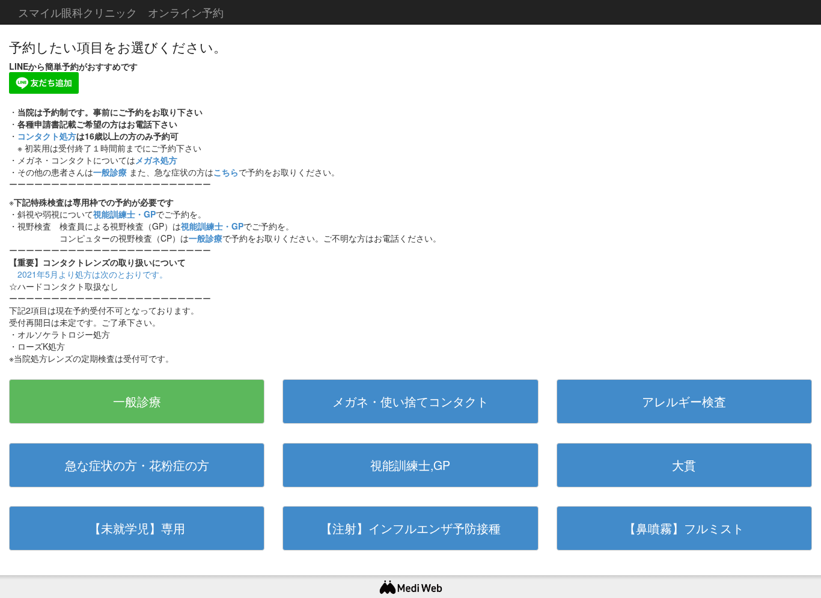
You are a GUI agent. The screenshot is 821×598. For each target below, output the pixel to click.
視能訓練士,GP (410, 465)
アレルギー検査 (684, 401)
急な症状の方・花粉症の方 (137, 465)
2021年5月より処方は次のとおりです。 (92, 274)
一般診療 (110, 172)
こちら (226, 172)
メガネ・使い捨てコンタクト (410, 401)
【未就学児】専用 (137, 528)
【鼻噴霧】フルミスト (684, 528)
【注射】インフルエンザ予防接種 (410, 528)
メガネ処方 (156, 160)
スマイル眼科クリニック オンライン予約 (121, 12)
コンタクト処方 (46, 136)
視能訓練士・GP (124, 214)
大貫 (684, 465)
